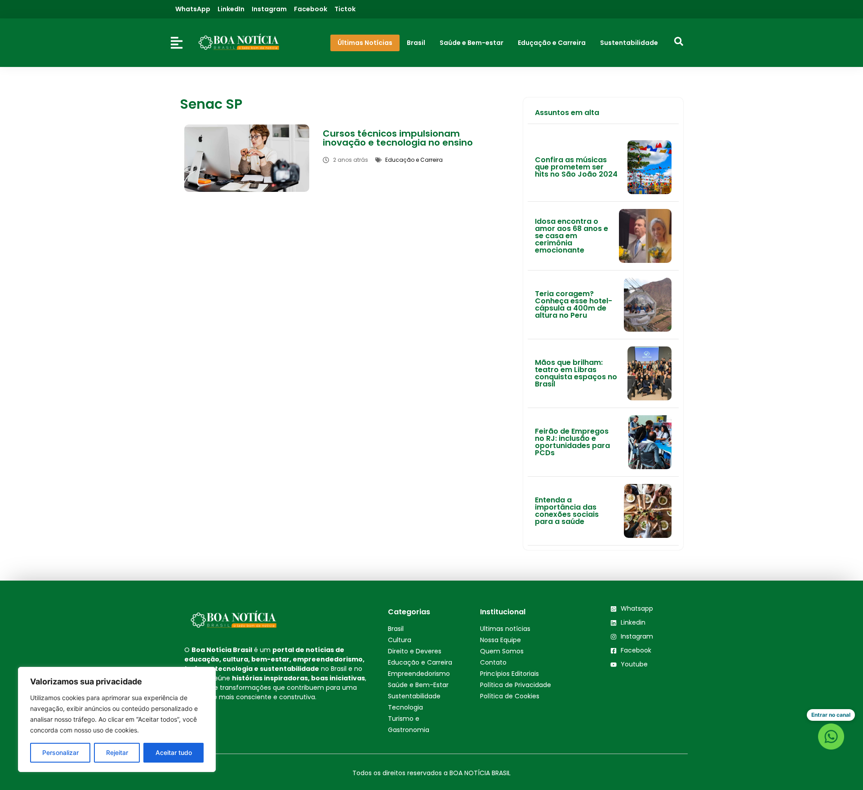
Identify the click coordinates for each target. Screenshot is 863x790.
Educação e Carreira (420, 662)
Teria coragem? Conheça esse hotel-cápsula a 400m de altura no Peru (573, 304)
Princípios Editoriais (509, 673)
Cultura (399, 639)
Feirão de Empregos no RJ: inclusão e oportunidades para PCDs (572, 442)
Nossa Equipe (500, 639)
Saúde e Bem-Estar (418, 684)
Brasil (396, 628)
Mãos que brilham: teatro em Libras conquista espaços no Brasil (576, 373)
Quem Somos (502, 651)
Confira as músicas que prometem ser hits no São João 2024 (576, 167)
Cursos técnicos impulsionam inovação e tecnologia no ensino (398, 138)
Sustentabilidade (414, 696)
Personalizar (60, 752)
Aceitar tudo (174, 752)
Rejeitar (117, 752)
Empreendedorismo (419, 673)
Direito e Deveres (414, 651)
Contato (493, 662)
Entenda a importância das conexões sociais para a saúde (567, 511)
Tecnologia (405, 707)
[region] (117, 719)
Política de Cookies (509, 696)
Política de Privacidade (515, 684)
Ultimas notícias (505, 628)
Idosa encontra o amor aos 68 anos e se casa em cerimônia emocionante (571, 235)
